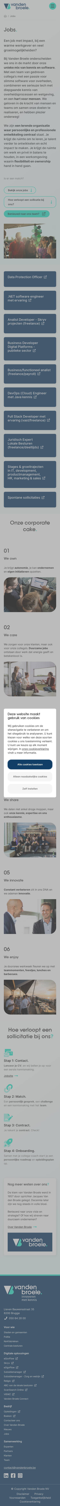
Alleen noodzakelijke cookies (30, 776)
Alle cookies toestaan (30, 764)
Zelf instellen (30, 788)
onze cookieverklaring (35, 748)
